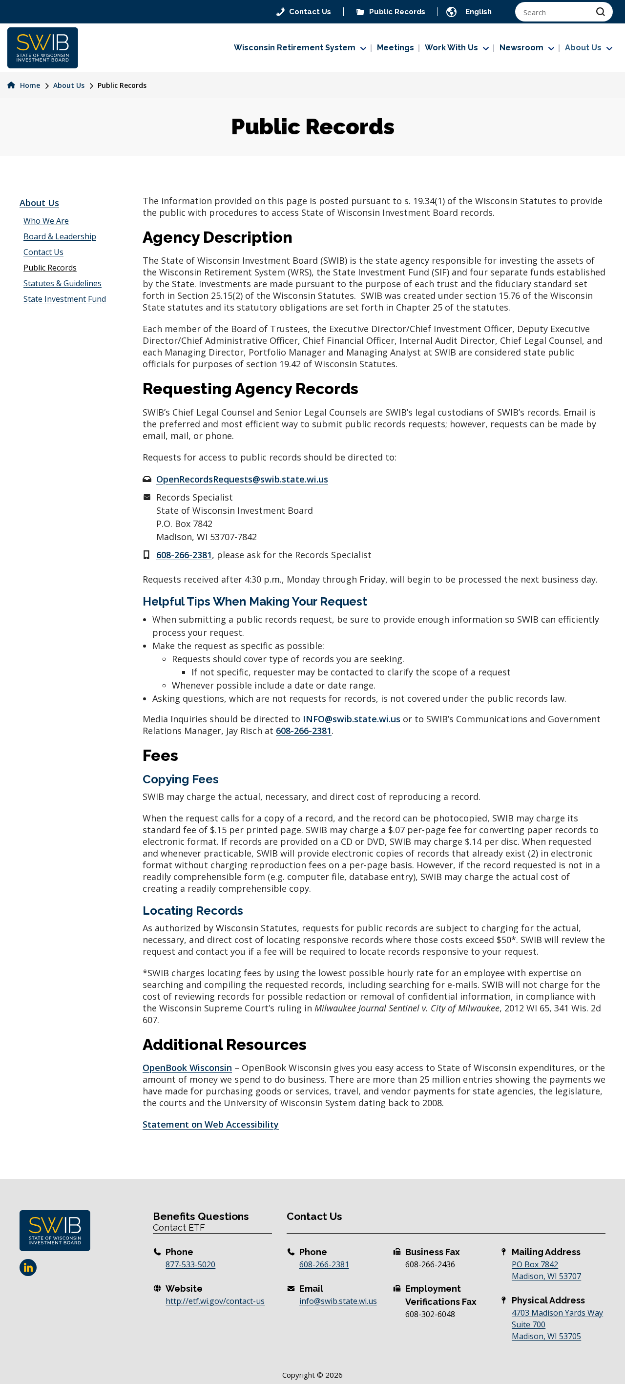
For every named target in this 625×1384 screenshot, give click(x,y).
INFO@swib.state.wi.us (351, 719)
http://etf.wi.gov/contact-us (215, 1301)
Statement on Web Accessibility (211, 1124)
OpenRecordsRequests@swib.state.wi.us (242, 479)
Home (29, 85)
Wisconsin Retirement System (294, 47)
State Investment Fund (64, 299)
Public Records (50, 267)
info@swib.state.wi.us (338, 1301)
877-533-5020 (190, 1264)
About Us (583, 47)
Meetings (395, 47)
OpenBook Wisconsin (187, 1067)
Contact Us (43, 252)
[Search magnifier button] (600, 11)
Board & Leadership (59, 236)
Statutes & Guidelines (62, 283)
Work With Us (451, 47)
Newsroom (521, 47)
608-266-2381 (184, 555)
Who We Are (46, 220)
